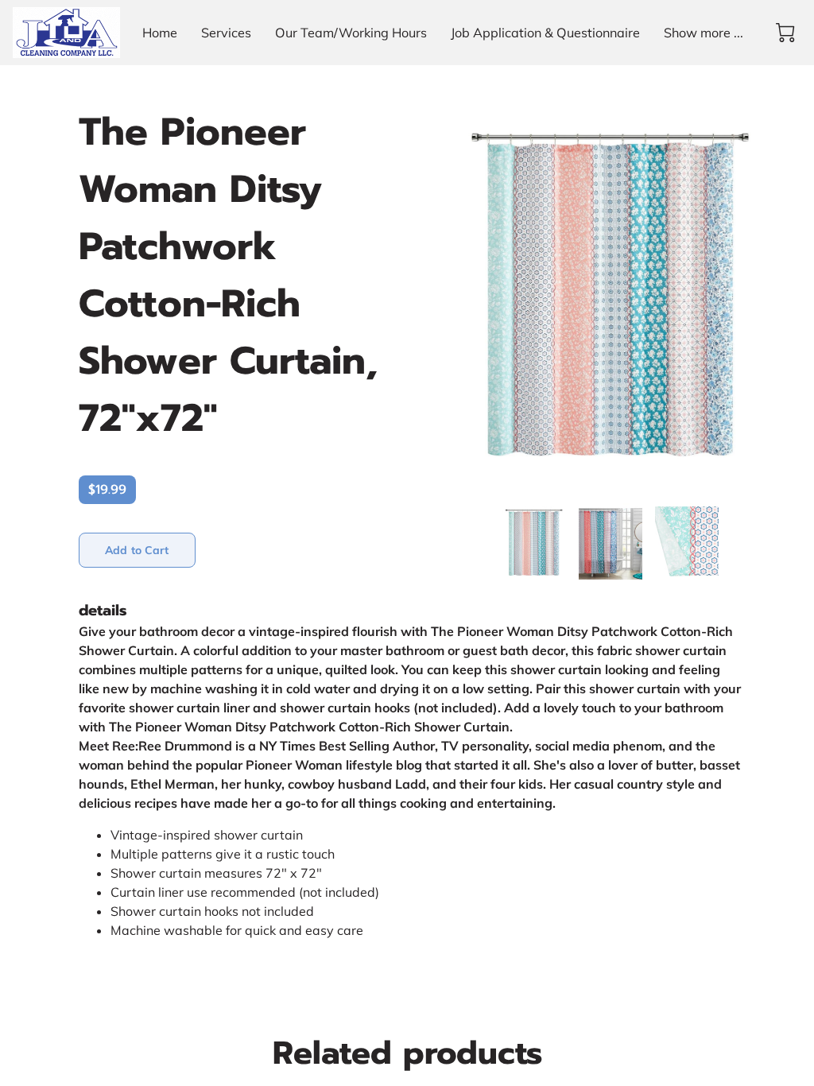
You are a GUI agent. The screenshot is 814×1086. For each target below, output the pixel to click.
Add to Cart (137, 550)
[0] (785, 32)
